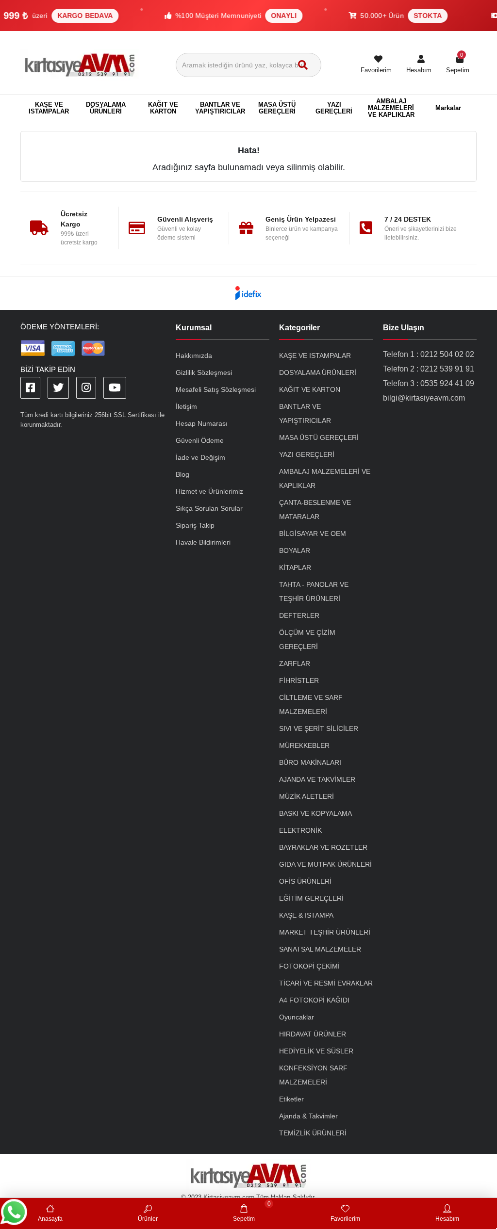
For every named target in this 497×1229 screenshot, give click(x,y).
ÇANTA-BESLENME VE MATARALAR (315, 509)
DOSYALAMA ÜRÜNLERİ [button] (106, 108)
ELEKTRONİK (300, 830)
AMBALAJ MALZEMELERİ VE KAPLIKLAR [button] (391, 107)
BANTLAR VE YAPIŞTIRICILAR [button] (220, 108)
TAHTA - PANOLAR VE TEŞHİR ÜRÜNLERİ (313, 591)
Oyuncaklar (296, 1017)
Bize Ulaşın (403, 327)
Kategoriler (299, 327)
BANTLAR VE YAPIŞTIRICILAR (305, 413)
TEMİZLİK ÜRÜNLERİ (313, 1133)
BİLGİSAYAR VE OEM (312, 533)
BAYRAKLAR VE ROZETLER (323, 847)
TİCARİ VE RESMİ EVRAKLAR (326, 983)
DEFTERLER (299, 615)
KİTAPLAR (295, 567)
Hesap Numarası (202, 423)
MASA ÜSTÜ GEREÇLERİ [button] (277, 108)
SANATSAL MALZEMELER (320, 949)
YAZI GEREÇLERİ (306, 454)
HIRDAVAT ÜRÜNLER (312, 1034)
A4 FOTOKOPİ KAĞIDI (314, 1000)
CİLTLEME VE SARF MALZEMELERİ (311, 704)
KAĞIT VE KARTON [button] (163, 108)
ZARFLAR (294, 663)
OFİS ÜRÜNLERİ (305, 881)
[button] (418, 65)
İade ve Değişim (200, 457)
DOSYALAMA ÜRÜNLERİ (317, 372)
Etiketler (291, 1099)
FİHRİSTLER (299, 680)
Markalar (448, 108)
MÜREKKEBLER (304, 745)
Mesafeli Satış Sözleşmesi (216, 389)
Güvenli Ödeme (200, 440)
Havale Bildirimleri (203, 542)
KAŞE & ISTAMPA (306, 915)
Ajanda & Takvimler (308, 1116)
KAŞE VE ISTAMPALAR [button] (49, 108)
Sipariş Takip (195, 525)
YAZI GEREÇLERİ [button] (333, 108)
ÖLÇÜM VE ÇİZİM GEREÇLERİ (307, 639)
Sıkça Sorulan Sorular (209, 508)
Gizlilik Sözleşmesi (204, 372)
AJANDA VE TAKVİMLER (317, 779)
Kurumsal (194, 327)
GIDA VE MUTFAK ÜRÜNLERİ (325, 864)
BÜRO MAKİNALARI (310, 762)
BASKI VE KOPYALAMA (315, 813)
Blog (182, 474)
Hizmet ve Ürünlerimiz (209, 491)
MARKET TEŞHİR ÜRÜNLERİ (324, 932)
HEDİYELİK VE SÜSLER (316, 1051)
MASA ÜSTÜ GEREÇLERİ (319, 437)
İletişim (186, 406)
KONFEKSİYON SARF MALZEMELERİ (313, 1075)
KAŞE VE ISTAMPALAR (315, 355)
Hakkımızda (194, 355)
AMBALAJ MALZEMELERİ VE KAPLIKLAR (324, 478)
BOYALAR (294, 550)
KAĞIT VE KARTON (309, 389)
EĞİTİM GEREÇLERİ (311, 898)
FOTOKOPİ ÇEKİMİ (309, 966)
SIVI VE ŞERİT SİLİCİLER (318, 728)
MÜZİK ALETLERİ (306, 796)
